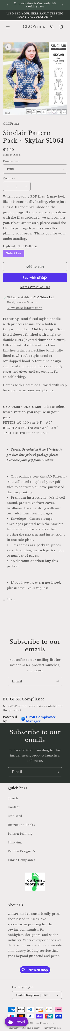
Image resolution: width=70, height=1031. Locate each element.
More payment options (35, 286)
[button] (8, 26)
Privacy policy (52, 1028)
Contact (13, 807)
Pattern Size (11, 161)
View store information (24, 308)
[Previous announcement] (7, 5)
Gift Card (15, 816)
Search (13, 798)
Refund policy (31, 1028)
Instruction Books (21, 825)
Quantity (9, 178)
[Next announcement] (63, 5)
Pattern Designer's (21, 851)
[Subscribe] (57, 681)
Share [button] (11, 599)
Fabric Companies (21, 860)
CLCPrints (32, 1023)
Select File (13, 253)
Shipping (15, 842)
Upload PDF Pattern (20, 246)
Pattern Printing (20, 833)
